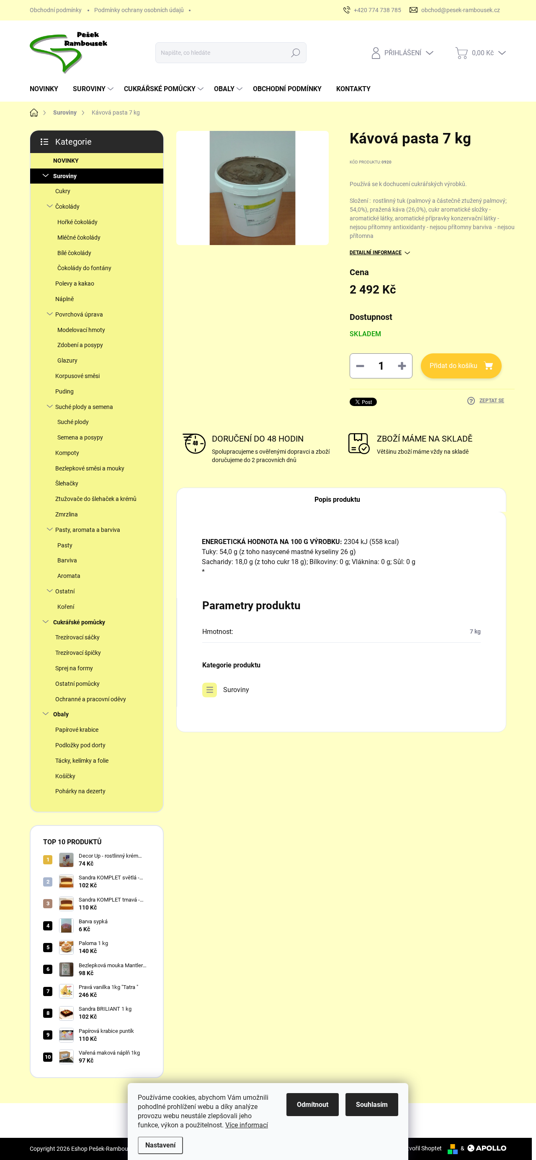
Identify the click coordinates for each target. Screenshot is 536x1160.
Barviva (67, 560)
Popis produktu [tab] (337, 499)
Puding (64, 391)
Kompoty (67, 453)
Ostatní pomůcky (77, 683)
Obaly (61, 714)
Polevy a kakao (74, 283)
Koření (65, 606)
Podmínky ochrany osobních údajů (139, 10)
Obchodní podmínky (56, 10)
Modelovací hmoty (81, 330)
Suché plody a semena (84, 407)
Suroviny (65, 176)
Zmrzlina (66, 514)
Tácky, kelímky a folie (81, 760)
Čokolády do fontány (84, 268)
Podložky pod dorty (80, 745)
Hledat (295, 52)
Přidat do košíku (453, 366)
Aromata (68, 575)
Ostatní (65, 591)
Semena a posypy (80, 437)
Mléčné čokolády (78, 237)
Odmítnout (312, 1105)
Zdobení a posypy (80, 345)
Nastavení (160, 1145)
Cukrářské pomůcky (79, 622)
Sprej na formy (74, 668)
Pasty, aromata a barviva (87, 529)
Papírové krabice (76, 729)
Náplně (64, 299)
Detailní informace (376, 253)
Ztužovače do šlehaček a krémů (96, 499)
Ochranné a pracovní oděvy (90, 699)
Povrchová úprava (79, 314)
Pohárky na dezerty (80, 791)
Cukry (62, 191)
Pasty (64, 545)
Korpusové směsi (77, 376)
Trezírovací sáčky (77, 637)
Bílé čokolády (74, 253)
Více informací (246, 1125)
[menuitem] (47, 89)
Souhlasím (372, 1105)
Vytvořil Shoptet (421, 1148)
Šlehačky (66, 483)
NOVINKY (66, 160)
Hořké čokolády (77, 222)
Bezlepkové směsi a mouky (89, 468)
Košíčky (65, 776)
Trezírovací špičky (78, 652)
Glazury (67, 360)
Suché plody (73, 422)
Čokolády (67, 206)
